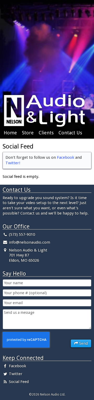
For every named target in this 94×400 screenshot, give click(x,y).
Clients (46, 132)
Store (28, 132)
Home (10, 132)
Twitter (15, 373)
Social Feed (18, 381)
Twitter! (12, 163)
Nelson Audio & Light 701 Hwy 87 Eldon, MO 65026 (27, 255)
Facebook (65, 157)
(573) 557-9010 (21, 234)
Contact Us (70, 132)
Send (83, 343)
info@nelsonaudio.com (29, 242)
